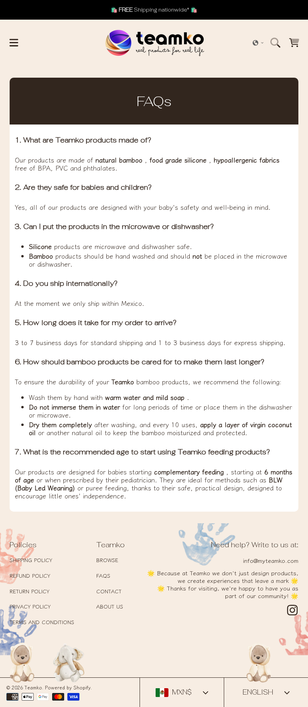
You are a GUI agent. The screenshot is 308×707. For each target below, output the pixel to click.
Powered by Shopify (68, 687)
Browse (107, 560)
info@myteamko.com (270, 560)
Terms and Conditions (42, 622)
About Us (109, 606)
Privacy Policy (30, 606)
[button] (14, 43)
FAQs (103, 575)
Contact (109, 591)
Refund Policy (30, 575)
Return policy (29, 591)
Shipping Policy (31, 560)
